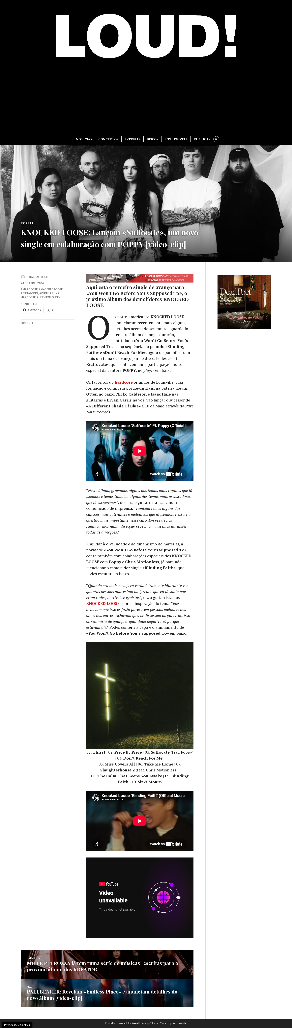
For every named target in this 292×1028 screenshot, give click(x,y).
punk (45, 293)
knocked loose (52, 289)
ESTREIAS (132, 139)
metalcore (30, 293)
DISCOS (152, 139)
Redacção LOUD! (37, 277)
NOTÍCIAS (84, 139)
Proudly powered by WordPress (125, 1023)
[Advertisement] (146, 99)
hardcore (124, 382)
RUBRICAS (202, 139)
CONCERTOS (108, 139)
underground (49, 297)
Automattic (179, 1023)
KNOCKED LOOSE (103, 603)
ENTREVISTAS (176, 139)
